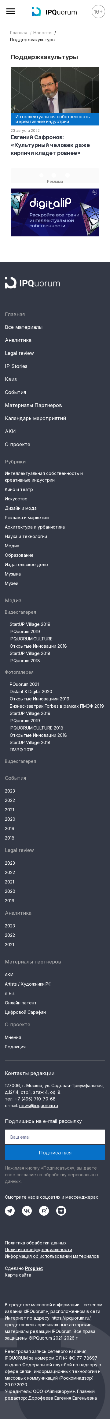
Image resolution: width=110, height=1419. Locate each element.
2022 (10, 800)
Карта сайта (18, 1274)
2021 (9, 809)
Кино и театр (19, 489)
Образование (19, 555)
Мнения (13, 1037)
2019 (9, 828)
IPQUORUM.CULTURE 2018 (36, 727)
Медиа (12, 545)
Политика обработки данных (36, 1242)
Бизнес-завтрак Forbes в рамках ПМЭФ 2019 (57, 706)
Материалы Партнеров (33, 405)
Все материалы (23, 327)
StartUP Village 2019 (30, 624)
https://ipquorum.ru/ (71, 1318)
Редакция (15, 1046)
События (15, 392)
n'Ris (10, 993)
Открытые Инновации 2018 (38, 646)
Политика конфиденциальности (38, 1249)
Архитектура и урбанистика (35, 526)
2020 (10, 819)
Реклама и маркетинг (27, 517)
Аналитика (18, 340)
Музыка (13, 573)
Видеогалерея (20, 612)
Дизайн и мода (21, 508)
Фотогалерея (19, 672)
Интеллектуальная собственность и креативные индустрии (44, 476)
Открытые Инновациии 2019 (39, 698)
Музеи (11, 583)
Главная (18, 32)
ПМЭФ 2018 (22, 749)
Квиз (11, 379)
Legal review (19, 353)
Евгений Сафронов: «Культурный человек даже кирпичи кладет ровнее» (50, 145)
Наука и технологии (26, 536)
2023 (10, 790)
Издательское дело (26, 564)
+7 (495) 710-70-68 (35, 1098)
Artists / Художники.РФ (28, 984)
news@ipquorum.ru (38, 1105)
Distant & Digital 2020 (31, 691)
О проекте (17, 444)
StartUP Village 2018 (30, 653)
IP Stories (16, 366)
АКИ (10, 431)
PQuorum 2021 (24, 684)
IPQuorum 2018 (25, 660)
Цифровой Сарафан (25, 1012)
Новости (42, 32)
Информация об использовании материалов (52, 1256)
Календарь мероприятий (35, 418)
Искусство (16, 498)
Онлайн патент (21, 1002)
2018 (9, 837)
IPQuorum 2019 (25, 631)
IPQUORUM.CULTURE (31, 638)
